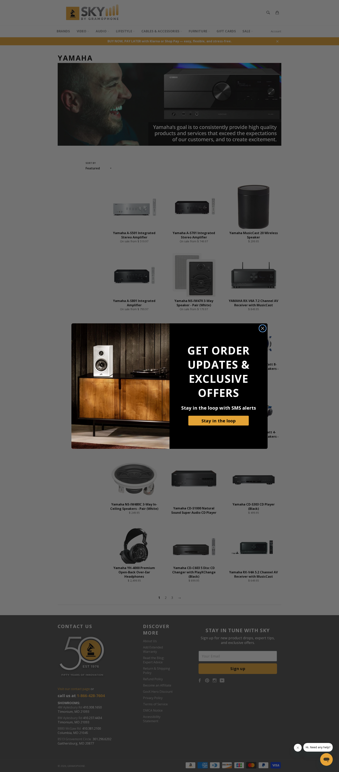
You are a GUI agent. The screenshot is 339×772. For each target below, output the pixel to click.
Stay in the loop (218, 421)
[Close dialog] (262, 328)
